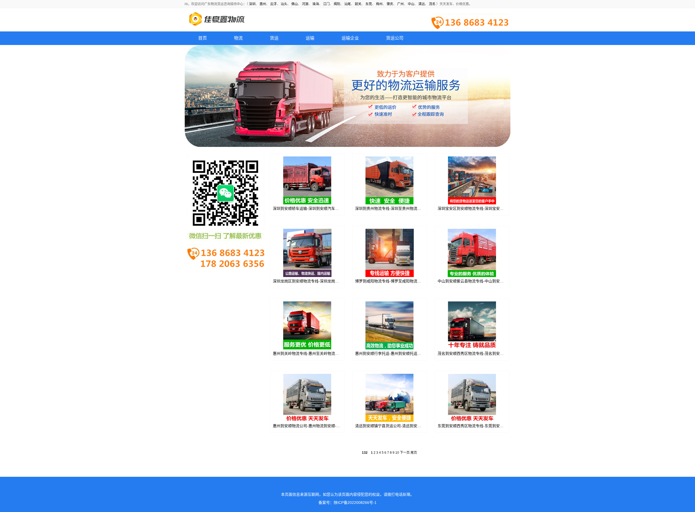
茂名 (432, 4)
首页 (202, 38)
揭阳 (337, 4)
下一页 (405, 453)
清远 (421, 4)
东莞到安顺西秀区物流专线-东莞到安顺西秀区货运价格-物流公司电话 (496, 426)
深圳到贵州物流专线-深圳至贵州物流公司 (390, 208)
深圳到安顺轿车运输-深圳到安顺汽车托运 (308, 208)
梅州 (379, 4)
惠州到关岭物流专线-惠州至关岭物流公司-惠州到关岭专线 (322, 353)
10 (397, 453)
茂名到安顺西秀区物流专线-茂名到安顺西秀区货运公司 (484, 353)
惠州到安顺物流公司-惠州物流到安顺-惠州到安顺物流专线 (322, 426)
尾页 (413, 453)
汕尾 (347, 4)
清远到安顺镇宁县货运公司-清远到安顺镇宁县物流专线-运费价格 (409, 426)
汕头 (284, 4)
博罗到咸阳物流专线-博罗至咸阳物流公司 (390, 281)
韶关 (358, 4)
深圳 (252, 4)
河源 (305, 4)
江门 (326, 4)
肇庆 (390, 4)
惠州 (263, 4)
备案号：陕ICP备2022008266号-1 (347, 502)
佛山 (294, 4)
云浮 (273, 4)
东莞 (368, 4)
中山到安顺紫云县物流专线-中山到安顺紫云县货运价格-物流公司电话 (496, 281)
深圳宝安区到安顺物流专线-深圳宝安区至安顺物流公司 (484, 208)
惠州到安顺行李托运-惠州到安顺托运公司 (390, 353)
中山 (411, 4)
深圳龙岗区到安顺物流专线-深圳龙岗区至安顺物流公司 (319, 281)
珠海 (315, 4)
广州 (400, 4)
